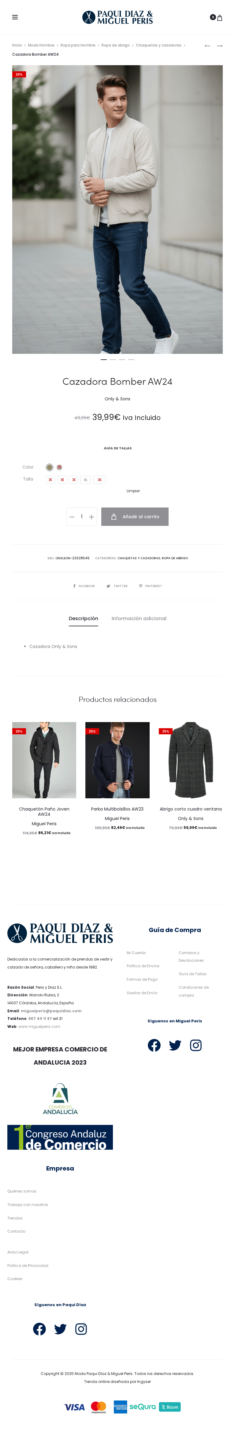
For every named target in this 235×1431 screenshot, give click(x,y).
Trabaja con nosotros (27, 1204)
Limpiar (133, 491)
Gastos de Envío (142, 992)
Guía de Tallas (193, 973)
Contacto (16, 1231)
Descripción (83, 618)
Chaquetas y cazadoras (158, 45)
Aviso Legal (17, 1252)
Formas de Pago (142, 979)
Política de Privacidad (27, 1265)
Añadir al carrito (140, 517)
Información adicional (139, 618)
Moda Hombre (41, 45)
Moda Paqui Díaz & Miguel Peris (103, 1373)
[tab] (83, 618)
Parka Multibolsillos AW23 (117, 809)
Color (28, 467)
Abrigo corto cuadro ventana (191, 809)
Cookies (14, 1278)
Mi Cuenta (136, 952)
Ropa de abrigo (116, 45)
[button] (103, 358)
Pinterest (153, 586)
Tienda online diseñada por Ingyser (117, 1381)
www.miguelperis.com (39, 1026)
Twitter (121, 586)
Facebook (87, 586)
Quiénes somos (21, 1191)
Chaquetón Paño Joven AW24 (44, 811)
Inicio (17, 45)
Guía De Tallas (118, 448)
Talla (28, 479)
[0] (220, 17)
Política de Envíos (143, 965)
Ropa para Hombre (78, 45)
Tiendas (15, 1218)
